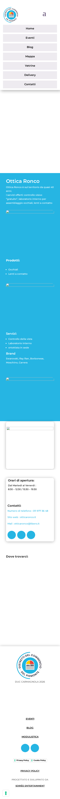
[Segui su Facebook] (12, 535)
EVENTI (30, 718)
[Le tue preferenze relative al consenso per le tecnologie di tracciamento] (6, 793)
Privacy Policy (22, 760)
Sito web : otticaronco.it (22, 517)
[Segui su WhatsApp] (31, 535)
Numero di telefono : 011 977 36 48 (28, 510)
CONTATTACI (21, 138)
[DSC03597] (30, 379)
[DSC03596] (30, 285)
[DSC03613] (30, 212)
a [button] (44, 13)
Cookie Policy (40, 760)
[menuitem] (30, 29)
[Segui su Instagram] (21, 535)
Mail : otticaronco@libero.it (24, 523)
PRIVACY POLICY (30, 770)
